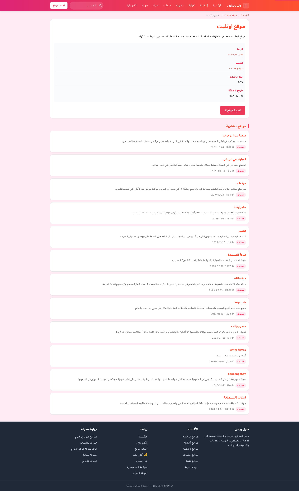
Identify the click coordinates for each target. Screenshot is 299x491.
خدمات (167, 5)
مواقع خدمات (230, 15)
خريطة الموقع (140, 473)
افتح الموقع (234, 110)
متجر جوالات (238, 326)
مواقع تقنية (191, 460)
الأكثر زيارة (132, 5)
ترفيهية (179, 5)
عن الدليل (141, 460)
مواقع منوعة (191, 467)
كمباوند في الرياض (235, 159)
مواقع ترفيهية (190, 448)
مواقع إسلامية (190, 436)
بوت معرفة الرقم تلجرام (84, 448)
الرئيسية (217, 5)
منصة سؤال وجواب (234, 135)
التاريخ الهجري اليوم (86, 436)
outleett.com (235, 54)
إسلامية (204, 5)
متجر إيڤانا (240, 207)
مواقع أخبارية (191, 442)
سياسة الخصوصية (137, 467)
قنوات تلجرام (89, 460)
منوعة (145, 5)
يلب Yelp (240, 302)
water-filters (238, 350)
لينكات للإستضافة (235, 397)
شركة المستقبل (236, 254)
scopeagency (237, 373)
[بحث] (100, 5)
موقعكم (241, 183)
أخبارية (192, 5)
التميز (242, 230)
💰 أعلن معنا (140, 454)
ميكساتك (240, 278)
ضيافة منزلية (90, 454)
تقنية (155, 5)
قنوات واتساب (88, 442)
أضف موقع (59, 5)
